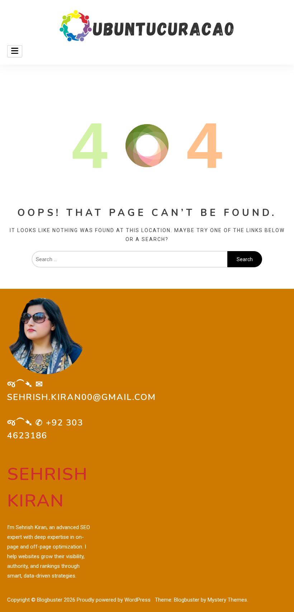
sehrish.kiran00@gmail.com (81, 397)
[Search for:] (129, 259)
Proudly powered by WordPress (114, 600)
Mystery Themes (227, 600)
